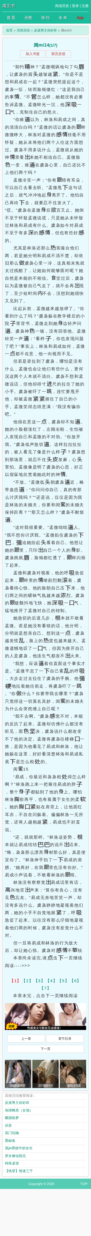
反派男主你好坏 (45, 30)
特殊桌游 (12, 1163)
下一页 (45, 1049)
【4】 (51, 980)
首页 (9, 30)
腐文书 (8, 5)
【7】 (45, 988)
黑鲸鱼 (10, 1141)
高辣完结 (23, 30)
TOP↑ (84, 1184)
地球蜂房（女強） (19, 1110)
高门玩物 (12, 1133)
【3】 (40, 980)
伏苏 (8, 1125)
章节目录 (64, 1038)
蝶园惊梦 (12, 1118)
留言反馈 (58, 54)
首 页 (11, 18)
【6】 (75, 980)
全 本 (63, 18)
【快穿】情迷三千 (19, 1171)
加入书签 (33, 54)
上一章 (26, 1038)
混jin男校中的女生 (19, 1148)
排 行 (45, 18)
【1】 (15, 980)
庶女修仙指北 (15, 1156)
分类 (28, 18)
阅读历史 (62, 6)
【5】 (63, 980)
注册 (85, 6)
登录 (75, 6)
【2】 (27, 980)
